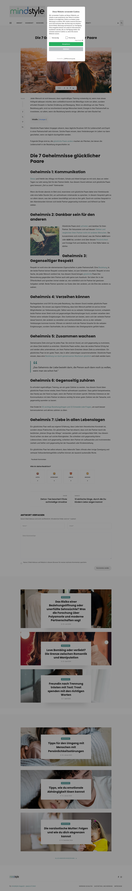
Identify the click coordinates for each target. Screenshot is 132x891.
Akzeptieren (66, 44)
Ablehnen (66, 49)
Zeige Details (78, 40)
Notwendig (55, 38)
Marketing (72, 38)
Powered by (60, 58)
